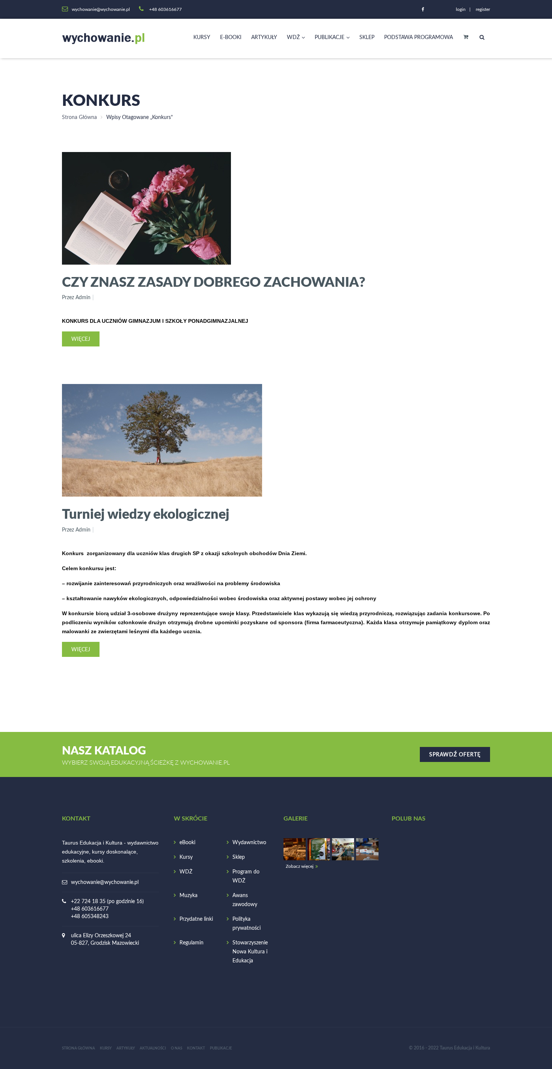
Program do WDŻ (245, 876)
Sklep (366, 37)
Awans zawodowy (244, 900)
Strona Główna (79, 117)
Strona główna (78, 1048)
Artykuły (264, 37)
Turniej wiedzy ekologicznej (145, 513)
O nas (176, 1048)
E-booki (230, 37)
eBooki (187, 842)
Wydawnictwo (249, 842)
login (461, 9)
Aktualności (153, 1048)
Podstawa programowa (418, 37)
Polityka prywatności (246, 924)
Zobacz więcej (300, 866)
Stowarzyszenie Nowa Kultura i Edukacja (250, 952)
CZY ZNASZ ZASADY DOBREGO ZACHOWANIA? (213, 281)
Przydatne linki (196, 919)
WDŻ (293, 37)
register (483, 9)
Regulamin (191, 943)
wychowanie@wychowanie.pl (105, 882)
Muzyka (188, 895)
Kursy (201, 37)
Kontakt (196, 1048)
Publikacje (329, 37)
